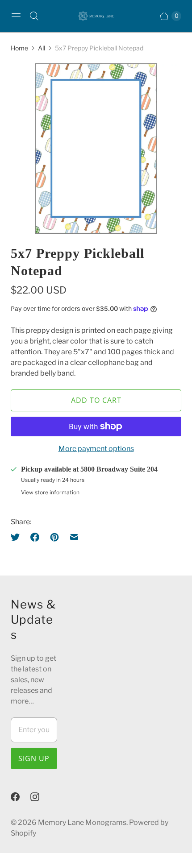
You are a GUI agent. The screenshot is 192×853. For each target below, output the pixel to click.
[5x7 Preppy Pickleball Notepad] (96, 148)
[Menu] (16, 16)
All (41, 48)
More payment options (96, 448)
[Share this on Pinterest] (54, 537)
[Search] (34, 16)
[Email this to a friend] (74, 537)
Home (19, 48)
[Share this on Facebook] (35, 537)
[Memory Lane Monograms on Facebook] (20, 797)
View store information (50, 492)
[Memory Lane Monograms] (96, 16)
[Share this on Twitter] (18, 537)
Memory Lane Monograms (82, 822)
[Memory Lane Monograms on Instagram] (40, 797)
